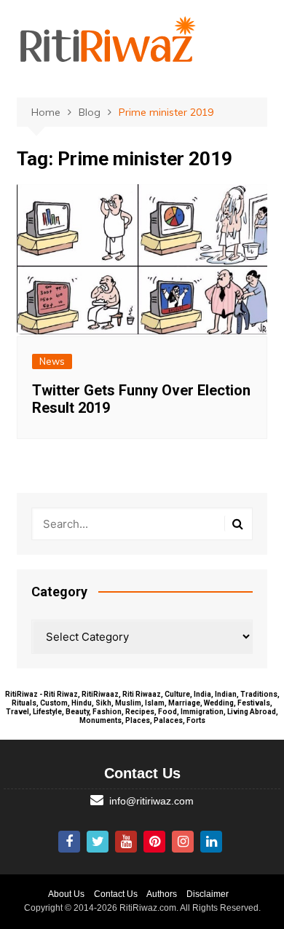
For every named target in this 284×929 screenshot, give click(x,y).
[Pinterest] (154, 842)
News (52, 361)
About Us (66, 894)
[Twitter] (98, 842)
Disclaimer (207, 894)
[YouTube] (126, 842)
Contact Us (116, 894)
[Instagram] (183, 842)
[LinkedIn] (211, 842)
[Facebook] (69, 842)
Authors (161, 894)
